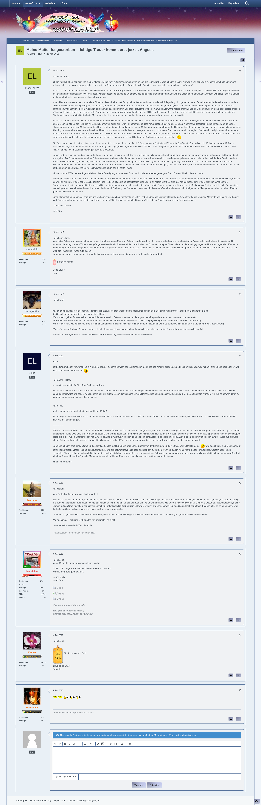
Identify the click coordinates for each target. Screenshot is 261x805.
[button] (65, 777)
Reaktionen (23, 259)
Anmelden (219, 3)
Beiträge (22, 262)
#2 (240, 232)
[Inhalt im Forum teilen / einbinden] (242, 60)
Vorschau (138, 785)
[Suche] (247, 3)
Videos (21, 597)
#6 (240, 554)
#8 (240, 690)
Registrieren (234, 3)
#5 (240, 483)
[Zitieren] (238, 217)
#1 (240, 71)
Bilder (21, 594)
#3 (240, 294)
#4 (240, 355)
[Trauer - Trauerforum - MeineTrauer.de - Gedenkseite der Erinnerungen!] (130, 22)
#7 (240, 635)
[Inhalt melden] (231, 217)
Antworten (154, 785)
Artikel (21, 584)
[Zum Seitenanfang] (257, 801)
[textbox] (147, 760)
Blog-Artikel (23, 591)
